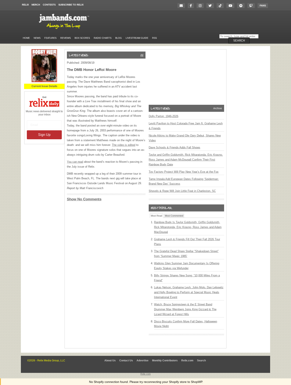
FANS (263, 5)
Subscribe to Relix (71, 4)
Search (201, 360)
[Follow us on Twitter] (211, 5)
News (37, 38)
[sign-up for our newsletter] (182, 5)
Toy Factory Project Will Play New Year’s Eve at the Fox (184, 171)
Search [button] (239, 40)
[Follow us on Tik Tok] (221, 5)
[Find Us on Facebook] (192, 5)
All (141, 55)
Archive (217, 108)
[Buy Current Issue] (44, 81)
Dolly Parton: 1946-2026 (163, 116)
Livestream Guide (137, 38)
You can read (75, 161)
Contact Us (126, 360)
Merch (36, 4)
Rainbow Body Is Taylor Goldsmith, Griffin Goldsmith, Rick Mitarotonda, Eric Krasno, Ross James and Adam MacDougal (188, 227)
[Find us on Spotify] (242, 5)
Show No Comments (84, 199)
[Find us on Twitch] (252, 5)
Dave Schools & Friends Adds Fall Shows (174, 147)
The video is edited (123, 145)
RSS (154, 38)
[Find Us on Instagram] (201, 5)
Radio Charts (102, 38)
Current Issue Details (44, 86)
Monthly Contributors (165, 360)
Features (50, 38)
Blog (118, 38)
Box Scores (82, 38)
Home (26, 38)
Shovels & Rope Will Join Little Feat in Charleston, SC (182, 190)
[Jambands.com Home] (65, 29)
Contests (49, 4)
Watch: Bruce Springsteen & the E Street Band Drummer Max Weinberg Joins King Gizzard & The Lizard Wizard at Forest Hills (185, 309)
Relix (25, 4)
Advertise (142, 360)
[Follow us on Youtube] (231, 5)
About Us (110, 360)
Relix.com (187, 360)
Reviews (65, 38)
